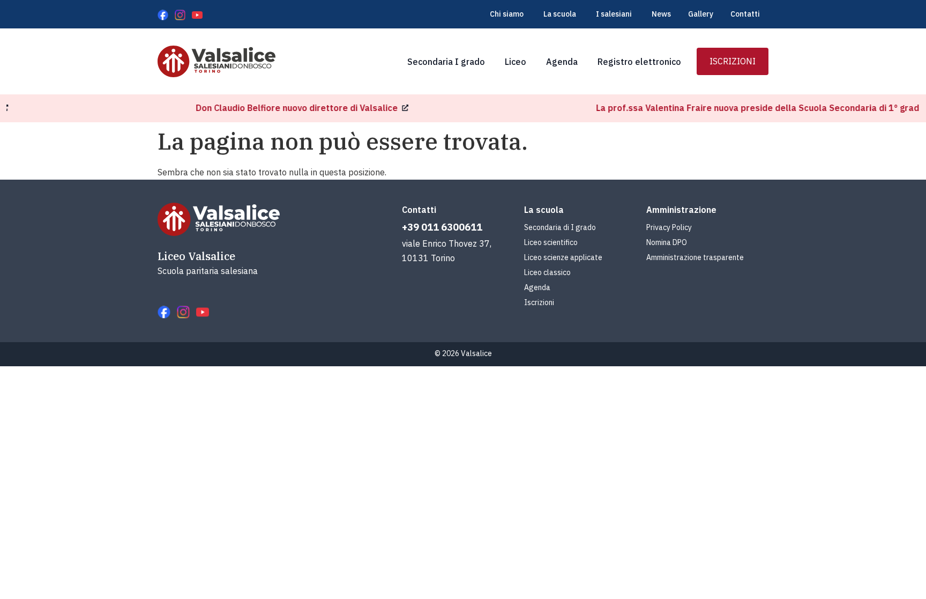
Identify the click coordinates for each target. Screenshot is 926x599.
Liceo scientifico (551, 242)
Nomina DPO (666, 242)
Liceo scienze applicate (563, 257)
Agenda (537, 287)
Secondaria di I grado (560, 227)
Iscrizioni (539, 302)
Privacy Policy (669, 227)
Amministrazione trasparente (695, 257)
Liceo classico (547, 272)
